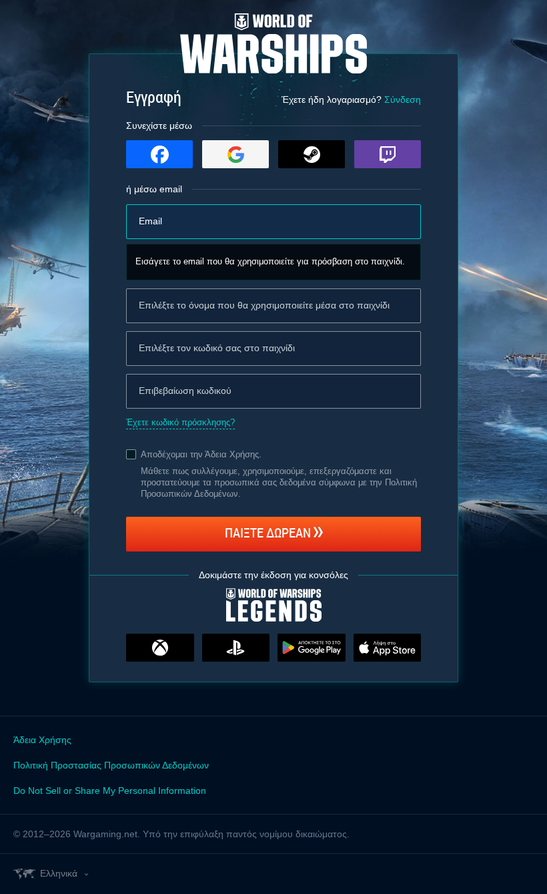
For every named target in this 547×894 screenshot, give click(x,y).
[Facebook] (159, 154)
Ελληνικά (58, 873)
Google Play (312, 648)
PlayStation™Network (236, 648)
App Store (388, 648)
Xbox (160, 648)
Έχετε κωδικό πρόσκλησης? (180, 422)
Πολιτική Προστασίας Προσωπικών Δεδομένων (111, 765)
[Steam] (311, 154)
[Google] (235, 154)
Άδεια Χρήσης (232, 454)
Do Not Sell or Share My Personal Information (109, 790)
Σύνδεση (402, 99)
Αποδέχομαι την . (201, 454)
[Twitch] (387, 154)
